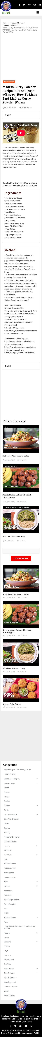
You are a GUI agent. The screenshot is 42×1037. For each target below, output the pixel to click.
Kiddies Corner (10, 864)
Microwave (8, 891)
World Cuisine (9, 995)
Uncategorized (10, 982)
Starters (7, 955)
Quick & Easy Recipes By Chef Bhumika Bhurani (19, 927)
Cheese (7, 792)
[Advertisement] (21, 56)
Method (7, 886)
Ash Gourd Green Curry (14, 536)
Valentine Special (11, 987)
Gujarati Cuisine (10, 841)
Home (5, 23)
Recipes (7, 933)
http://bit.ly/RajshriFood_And (25, 186)
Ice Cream (8, 850)
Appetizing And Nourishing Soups (17, 770)
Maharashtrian (10, 868)
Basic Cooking (9, 774)
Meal (6, 882)
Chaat (6, 788)
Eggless (7, 828)
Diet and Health (10, 815)
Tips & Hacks (9, 973)
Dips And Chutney (11, 819)
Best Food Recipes (11, 779)
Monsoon (8, 895)
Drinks (6, 823)
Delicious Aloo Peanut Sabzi (16, 456)
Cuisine (7, 806)
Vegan (6, 991)
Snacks (7, 946)
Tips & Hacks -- (10, 978)
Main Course (9, 873)
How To (7, 846)
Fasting (7, 832)
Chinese (7, 797)
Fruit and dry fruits (11, 837)
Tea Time (7, 964)
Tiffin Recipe (9, 969)
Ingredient (8, 855)
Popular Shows (17, 23)
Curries (6, 810)
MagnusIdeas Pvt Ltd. (31, 1033)
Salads (6, 937)
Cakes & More (9, 783)
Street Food (9, 960)
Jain (5, 859)
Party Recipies (10, 904)
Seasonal (7, 942)
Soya (6, 951)
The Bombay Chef (10, 25)
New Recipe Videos (11, 900)
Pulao (6, 922)
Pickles (6, 913)
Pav (5, 908)
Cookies (7, 801)
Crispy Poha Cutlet (12, 704)
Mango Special (10, 877)
